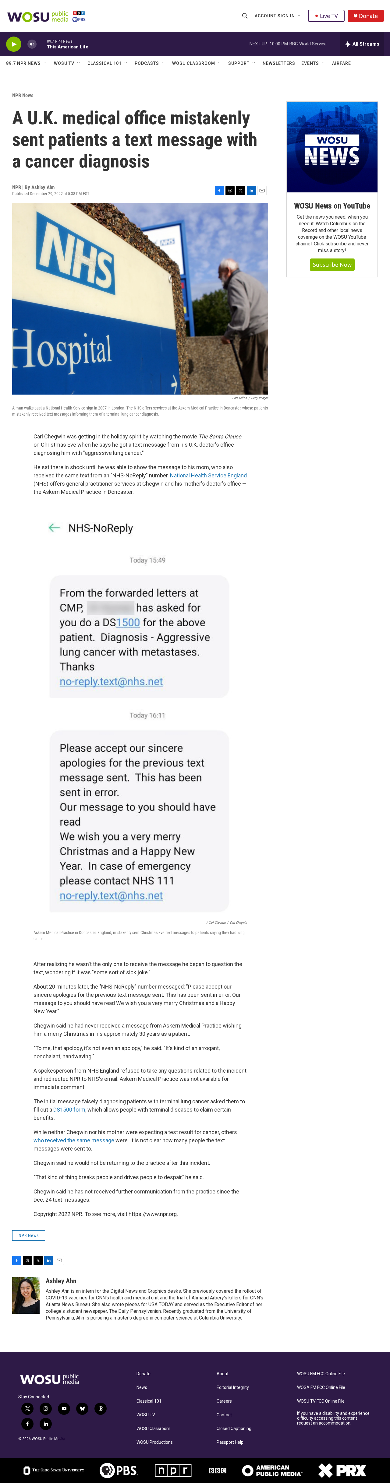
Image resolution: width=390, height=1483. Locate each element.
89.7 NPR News (23, 63)
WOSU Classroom (193, 63)
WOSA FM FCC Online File (321, 1387)
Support (239, 63)
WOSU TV (64, 63)
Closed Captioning (234, 1428)
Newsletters (279, 63)
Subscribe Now (332, 264)
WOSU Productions (154, 1442)
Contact (224, 1415)
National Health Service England (208, 475)
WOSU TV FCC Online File (321, 1401)
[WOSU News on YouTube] (332, 147)
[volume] (32, 44)
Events (310, 63)
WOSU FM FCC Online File (321, 1374)
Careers (224, 1401)
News (141, 1387)
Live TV (329, 15)
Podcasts (147, 63)
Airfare (341, 63)
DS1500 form (69, 1109)
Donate (368, 16)
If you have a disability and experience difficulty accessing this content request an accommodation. (333, 1418)
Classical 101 (104, 63)
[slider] (42, 44)
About (223, 1374)
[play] (14, 44)
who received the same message (74, 1140)
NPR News (23, 95)
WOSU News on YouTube (332, 205)
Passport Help (230, 1442)
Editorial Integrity (233, 1387)
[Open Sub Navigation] (299, 15)
